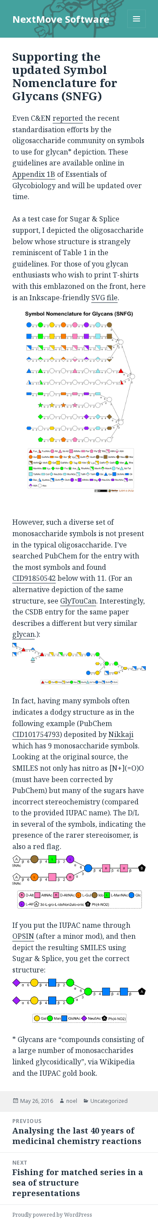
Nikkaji (120, 734)
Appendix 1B (33, 174)
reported (68, 118)
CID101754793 (36, 734)
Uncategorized (109, 1101)
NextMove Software (60, 18)
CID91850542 (34, 578)
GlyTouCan (78, 601)
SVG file (104, 297)
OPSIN (23, 936)
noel (71, 1101)
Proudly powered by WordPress (52, 1214)
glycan (23, 634)
